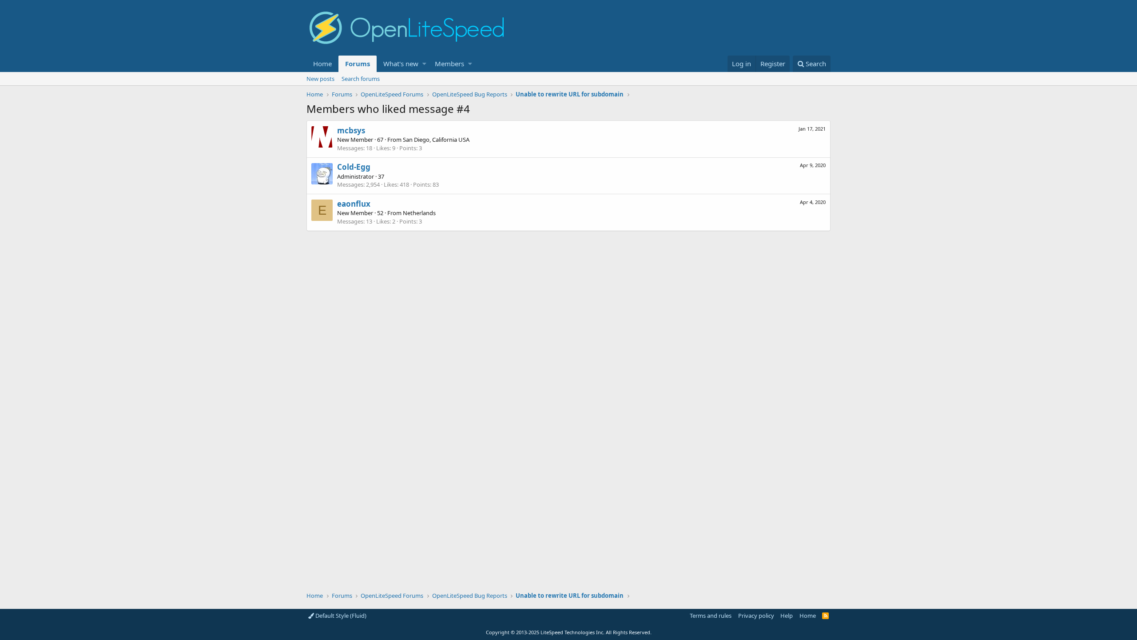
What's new (400, 63)
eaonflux (353, 204)
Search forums (361, 79)
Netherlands (419, 213)
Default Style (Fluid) (340, 616)
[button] (424, 64)
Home (322, 63)
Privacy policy (756, 616)
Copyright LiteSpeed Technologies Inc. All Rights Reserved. (569, 632)
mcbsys (351, 130)
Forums (357, 63)
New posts (320, 79)
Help (786, 616)
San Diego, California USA (436, 140)
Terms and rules (710, 616)
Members (449, 63)
